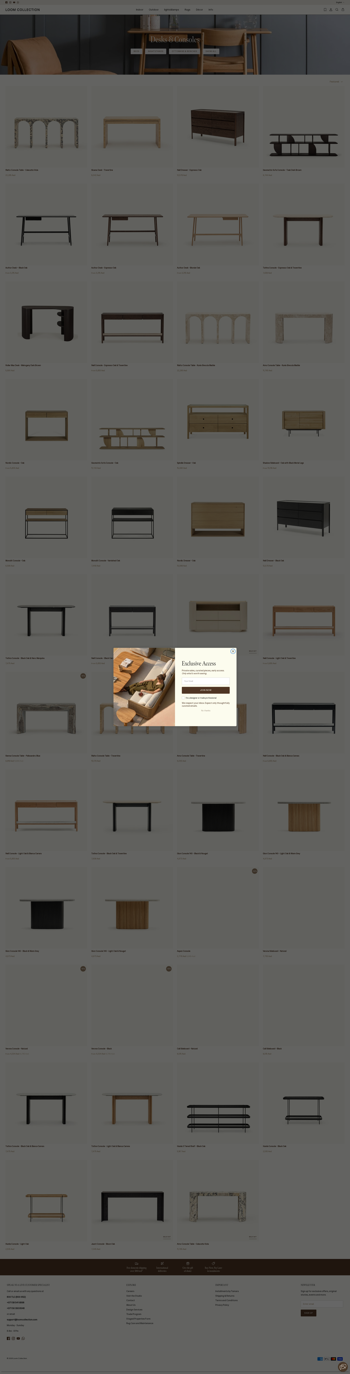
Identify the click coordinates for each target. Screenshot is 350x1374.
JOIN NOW (206, 690)
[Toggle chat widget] (343, 1367)
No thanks (205, 710)
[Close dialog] (233, 651)
